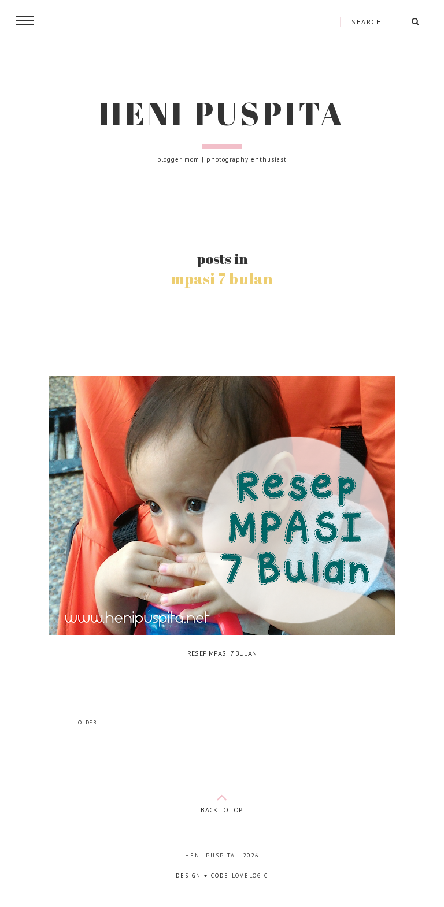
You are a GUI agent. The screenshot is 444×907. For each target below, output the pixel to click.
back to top (222, 809)
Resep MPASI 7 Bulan (222, 653)
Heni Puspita (222, 113)
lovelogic (250, 875)
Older (87, 722)
